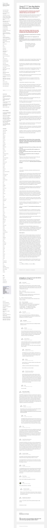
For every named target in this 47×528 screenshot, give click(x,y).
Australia (4, 142)
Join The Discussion (5, 54)
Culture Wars (4, 159)
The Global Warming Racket (6, 74)
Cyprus (4, 160)
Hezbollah (4, 185)
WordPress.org (5, 282)
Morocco (4, 222)
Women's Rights (5, 269)
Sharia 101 (4, 301)
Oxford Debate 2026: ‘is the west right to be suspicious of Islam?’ (7, 118)
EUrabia (4, 164)
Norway (4, 229)
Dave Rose (25, 320)
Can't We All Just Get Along (6, 288)
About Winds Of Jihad (5, 10)
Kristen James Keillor (25, 391)
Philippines (4, 237)
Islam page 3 (4, 48)
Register (4, 277)
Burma (4, 148)
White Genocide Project (6, 267)
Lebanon (4, 212)
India (3, 192)
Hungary (4, 190)
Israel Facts (4, 53)
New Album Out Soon (5, 60)
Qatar (3, 240)
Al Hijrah (4, 137)
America (4, 138)
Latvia (3, 211)
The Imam (4, 290)
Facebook (33, 69)
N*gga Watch (4, 225)
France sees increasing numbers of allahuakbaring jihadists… (7, 113)
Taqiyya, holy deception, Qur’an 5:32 (6, 73)
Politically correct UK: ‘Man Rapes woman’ (6, 69)
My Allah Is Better (5, 287)
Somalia (4, 248)
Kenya (3, 208)
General (4, 177)
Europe (4, 166)
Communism (4, 155)
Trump (4, 255)
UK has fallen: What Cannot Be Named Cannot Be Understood (6, 124)
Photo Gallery (4, 67)
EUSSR (3, 167)
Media (3, 218)
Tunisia (4, 256)
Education (4, 163)
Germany (4, 178)
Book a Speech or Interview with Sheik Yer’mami (6, 21)
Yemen (4, 270)
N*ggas (4, 226)
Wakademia (4, 266)
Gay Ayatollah (4, 175)
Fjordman (4, 35)
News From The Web (5, 61)
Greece (4, 181)
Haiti (3, 182)
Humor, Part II (5, 313)
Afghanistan (4, 133)
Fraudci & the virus (5, 174)
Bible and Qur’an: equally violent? (6, 19)
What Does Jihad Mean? (6, 83)
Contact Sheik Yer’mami (6, 23)
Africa (3, 134)
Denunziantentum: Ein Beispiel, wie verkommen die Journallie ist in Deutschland (7, 25)
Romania (4, 241)
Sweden (4, 251)
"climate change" (5, 130)
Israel (3, 201)
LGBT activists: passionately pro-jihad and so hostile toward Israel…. (7, 96)
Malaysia (4, 215)
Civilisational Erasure (5, 153)
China (3, 152)
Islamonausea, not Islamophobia (5, 51)
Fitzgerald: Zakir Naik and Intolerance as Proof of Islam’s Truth (7, 33)
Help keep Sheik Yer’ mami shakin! (6, 42)
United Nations (5, 262)
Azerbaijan (4, 144)
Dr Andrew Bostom (5, 27)
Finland (4, 170)
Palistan (4, 234)
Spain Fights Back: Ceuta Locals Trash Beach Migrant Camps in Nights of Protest (7, 105)
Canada (4, 149)
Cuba (3, 156)
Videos (4, 80)
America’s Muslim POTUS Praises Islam (6, 13)
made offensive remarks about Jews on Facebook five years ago (29, 60)
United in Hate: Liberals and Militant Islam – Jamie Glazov (6, 78)
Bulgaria (4, 145)
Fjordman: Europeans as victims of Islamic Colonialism (7, 37)
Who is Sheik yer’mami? (6, 84)
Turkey (4, 258)
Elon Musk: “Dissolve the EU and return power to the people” (6, 99)
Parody (4, 236)
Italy (3, 203)
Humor (4, 189)
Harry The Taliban (5, 291)
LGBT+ (3, 214)
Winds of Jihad (6, 5)
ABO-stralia (4, 131)
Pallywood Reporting (5, 64)
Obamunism (4, 230)
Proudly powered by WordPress (23, 526)
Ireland (4, 196)
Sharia (3, 245)
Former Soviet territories (6, 171)
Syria (3, 252)
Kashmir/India (5, 207)
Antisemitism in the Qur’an (6, 15)
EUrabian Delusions (5, 29)
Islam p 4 (4, 46)
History (4, 186)
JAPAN (3, 204)
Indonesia (4, 193)
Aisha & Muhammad (5, 11)
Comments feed (5, 281)
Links (3, 57)
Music (3, 223)
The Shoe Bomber (5, 292)
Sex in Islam (4, 244)
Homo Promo (4, 188)
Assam (3, 141)
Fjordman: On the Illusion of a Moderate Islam (7, 40)
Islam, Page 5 (4, 49)
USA (3, 263)
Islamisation (4, 200)
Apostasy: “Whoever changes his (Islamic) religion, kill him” (7, 17)
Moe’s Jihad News (5, 58)
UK (3, 259)
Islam (3, 45)
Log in (3, 278)
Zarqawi (4, 293)
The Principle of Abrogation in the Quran (7, 76)
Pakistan (4, 233)
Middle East (4, 219)
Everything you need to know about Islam (6, 31)
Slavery (4, 247)
